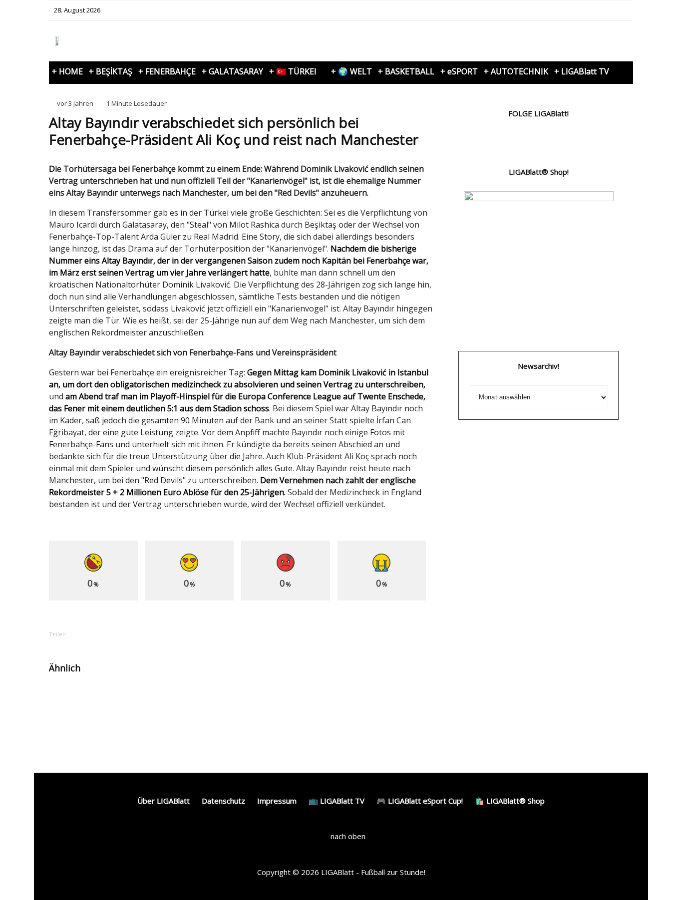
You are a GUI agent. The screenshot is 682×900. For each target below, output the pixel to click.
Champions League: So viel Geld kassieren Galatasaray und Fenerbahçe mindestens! (394, 712)
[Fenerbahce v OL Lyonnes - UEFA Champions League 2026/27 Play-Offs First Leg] (331, 699)
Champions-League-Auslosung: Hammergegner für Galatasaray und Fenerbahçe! (259, 712)
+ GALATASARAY (232, 71)
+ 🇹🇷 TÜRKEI (293, 71)
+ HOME (67, 71)
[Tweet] (120, 634)
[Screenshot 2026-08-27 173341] (198, 699)
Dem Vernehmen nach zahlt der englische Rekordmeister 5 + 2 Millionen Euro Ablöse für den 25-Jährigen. (232, 486)
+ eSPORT (459, 71)
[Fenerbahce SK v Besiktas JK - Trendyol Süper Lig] (65, 699)
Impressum (277, 801)
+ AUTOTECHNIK (516, 71)
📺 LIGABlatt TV (336, 801)
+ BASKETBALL (406, 71)
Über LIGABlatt (163, 801)
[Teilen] (94, 634)
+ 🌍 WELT (351, 71)
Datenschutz (223, 801)
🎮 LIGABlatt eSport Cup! (419, 801)
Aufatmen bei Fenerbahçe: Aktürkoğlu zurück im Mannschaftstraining (126, 708)
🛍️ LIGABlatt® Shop (510, 801)
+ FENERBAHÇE (167, 71)
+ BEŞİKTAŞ (110, 71)
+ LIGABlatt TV (581, 71)
